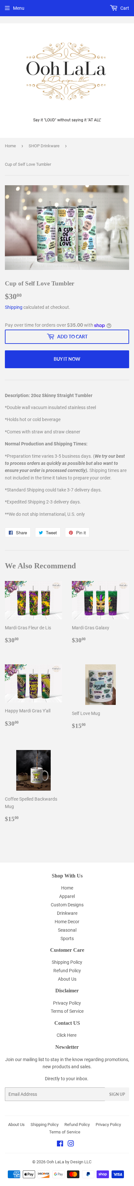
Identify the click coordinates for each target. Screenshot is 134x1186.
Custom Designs (67, 904)
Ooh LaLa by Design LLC (69, 1161)
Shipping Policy (67, 962)
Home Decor (67, 921)
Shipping (13, 307)
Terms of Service (67, 1011)
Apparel (67, 896)
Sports (67, 938)
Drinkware (67, 913)
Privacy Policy (67, 1003)
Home (10, 145)
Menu (18, 8)
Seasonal (67, 930)
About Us (67, 979)
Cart (124, 8)
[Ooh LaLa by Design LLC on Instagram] (71, 1144)
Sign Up (117, 1094)
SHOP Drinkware (44, 145)
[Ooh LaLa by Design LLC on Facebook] (60, 1144)
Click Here (66, 1035)
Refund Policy (67, 970)
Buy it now (67, 359)
